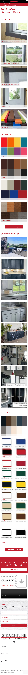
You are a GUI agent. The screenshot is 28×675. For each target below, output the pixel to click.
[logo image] (14, 1)
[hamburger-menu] (1, 1)
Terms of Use (11, 672)
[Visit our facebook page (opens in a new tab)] (14, 642)
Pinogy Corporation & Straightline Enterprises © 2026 (12, 670)
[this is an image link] (14, 636)
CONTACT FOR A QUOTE (14, 227)
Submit (14, 626)
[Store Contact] (4, 1)
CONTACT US (14, 569)
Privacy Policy (4, 672)
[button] (23, 1)
